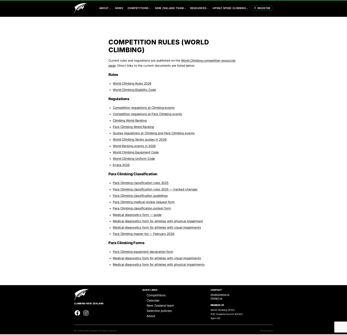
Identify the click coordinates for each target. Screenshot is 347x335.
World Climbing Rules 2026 (132, 83)
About (151, 316)
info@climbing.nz (220, 294)
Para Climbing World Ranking (133, 127)
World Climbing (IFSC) (223, 310)
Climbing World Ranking (130, 120)
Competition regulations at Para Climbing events (147, 114)
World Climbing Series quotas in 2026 (139, 139)
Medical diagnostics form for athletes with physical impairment (158, 221)
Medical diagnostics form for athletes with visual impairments (157, 227)
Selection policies (159, 311)
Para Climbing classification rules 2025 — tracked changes (155, 189)
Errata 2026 (121, 165)
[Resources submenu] (207, 8)
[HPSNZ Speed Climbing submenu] (247, 8)
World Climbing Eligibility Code (134, 90)
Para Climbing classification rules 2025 (140, 183)
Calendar (153, 300)
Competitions (156, 295)
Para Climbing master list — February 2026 (143, 234)
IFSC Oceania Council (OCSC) (227, 314)
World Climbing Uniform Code (134, 158)
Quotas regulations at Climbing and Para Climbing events (154, 133)
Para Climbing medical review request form (144, 202)
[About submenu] (110, 8)
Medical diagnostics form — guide (137, 215)
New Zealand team (160, 305)
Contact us (216, 298)
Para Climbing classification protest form (142, 208)
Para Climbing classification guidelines (140, 195)
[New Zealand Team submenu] (185, 8)
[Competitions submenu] (150, 8)
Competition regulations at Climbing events (144, 107)
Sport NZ (215, 318)
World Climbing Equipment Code (136, 152)
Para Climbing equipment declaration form (143, 252)
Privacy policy (266, 330)
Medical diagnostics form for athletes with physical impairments (159, 264)
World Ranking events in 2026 (134, 146)
